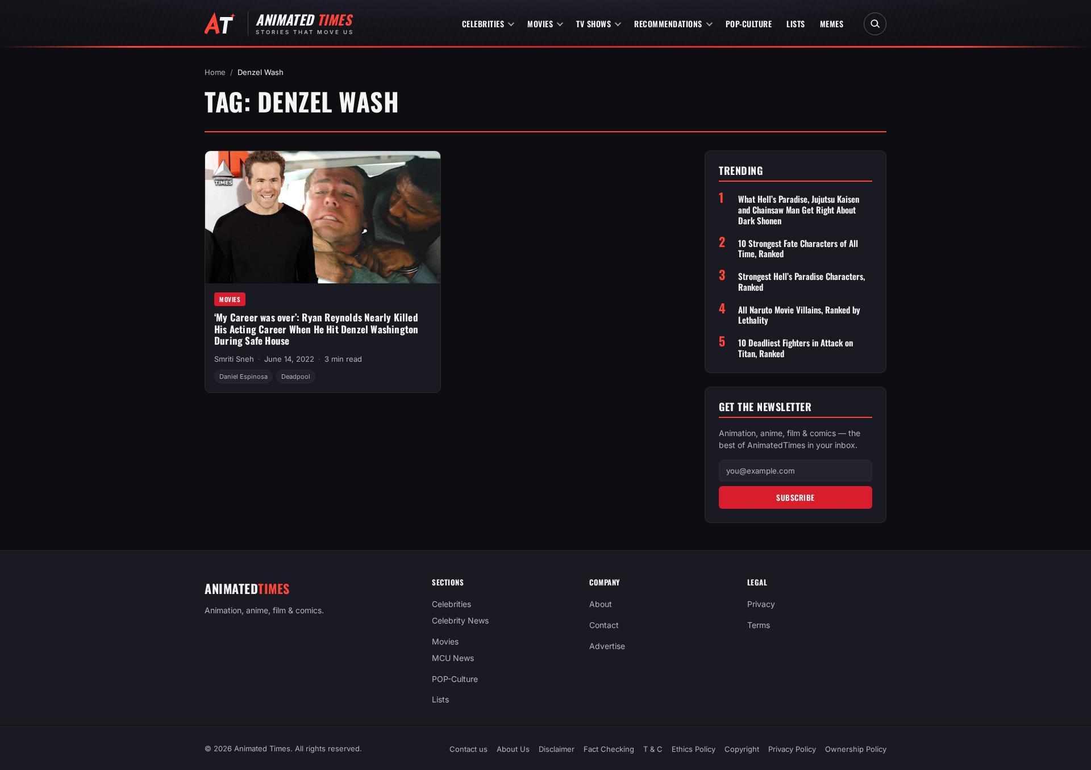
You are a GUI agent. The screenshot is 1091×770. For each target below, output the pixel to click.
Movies (540, 24)
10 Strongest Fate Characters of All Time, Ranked (798, 249)
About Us (513, 749)
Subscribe (795, 497)
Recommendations (668, 24)
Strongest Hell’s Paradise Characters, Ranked (801, 281)
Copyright (741, 749)
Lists (795, 24)
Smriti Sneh (234, 358)
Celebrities (483, 24)
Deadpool (295, 376)
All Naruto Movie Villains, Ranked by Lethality (799, 315)
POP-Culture (749, 24)
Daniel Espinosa (243, 376)
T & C (653, 749)
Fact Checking (609, 749)
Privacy (761, 604)
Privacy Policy (792, 749)
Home (215, 72)
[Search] (875, 23)
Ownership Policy (855, 749)
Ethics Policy (693, 749)
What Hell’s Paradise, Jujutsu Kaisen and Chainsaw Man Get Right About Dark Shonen (798, 209)
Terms (758, 625)
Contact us (468, 749)
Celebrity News (460, 620)
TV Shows (593, 24)
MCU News (453, 658)
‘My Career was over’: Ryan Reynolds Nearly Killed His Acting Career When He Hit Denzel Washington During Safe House (316, 329)
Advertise (607, 646)
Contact (604, 625)
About (600, 604)
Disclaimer (556, 749)
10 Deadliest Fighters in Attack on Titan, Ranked (795, 348)
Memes (832, 24)
